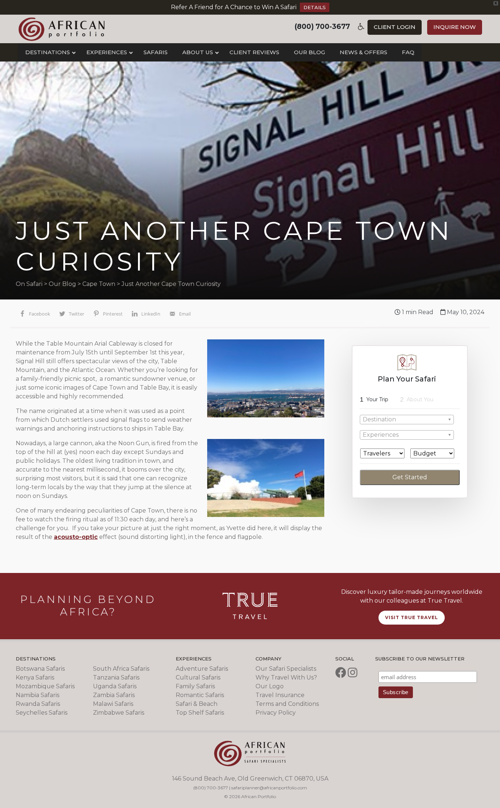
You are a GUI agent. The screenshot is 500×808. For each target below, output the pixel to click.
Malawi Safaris (113, 703)
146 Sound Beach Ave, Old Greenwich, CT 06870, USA (250, 778)
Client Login (394, 26)
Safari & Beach (196, 703)
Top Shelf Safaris (200, 712)
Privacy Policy (275, 712)
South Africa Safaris (121, 668)
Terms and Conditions (287, 703)
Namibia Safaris (37, 695)
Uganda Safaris (115, 686)
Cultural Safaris (198, 677)
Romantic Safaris (200, 695)
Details (314, 7)
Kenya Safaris (35, 677)
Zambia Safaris (114, 695)
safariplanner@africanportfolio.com (269, 787)
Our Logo (269, 686)
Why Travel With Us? (286, 677)
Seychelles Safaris (41, 712)
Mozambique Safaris (45, 686)
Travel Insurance (280, 695)
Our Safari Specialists (285, 668)
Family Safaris (195, 686)
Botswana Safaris (40, 668)
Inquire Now (454, 26)
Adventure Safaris (202, 668)
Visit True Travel (411, 617)
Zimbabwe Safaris (118, 712)
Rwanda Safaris (38, 703)
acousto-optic (76, 536)
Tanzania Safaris (116, 677)
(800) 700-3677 (322, 26)
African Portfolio (61, 29)
